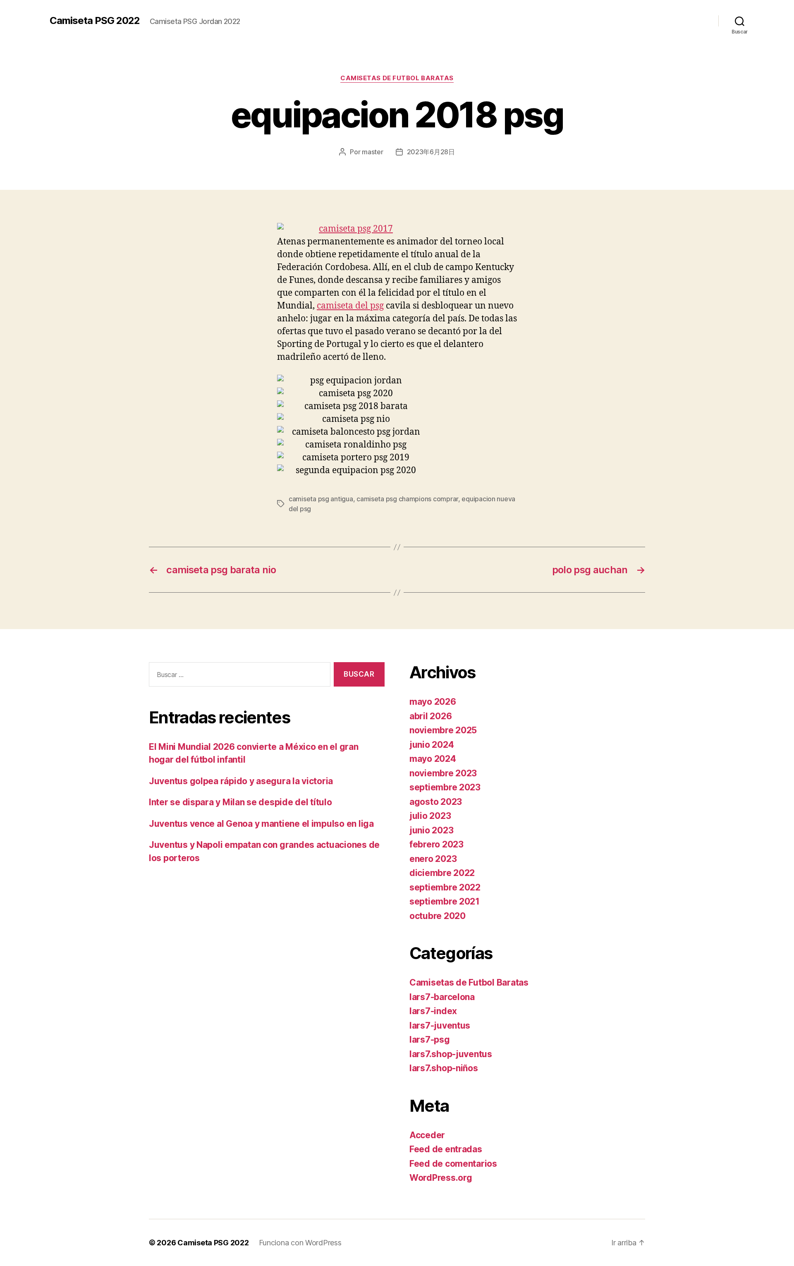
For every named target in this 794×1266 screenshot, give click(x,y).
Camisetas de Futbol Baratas (397, 78)
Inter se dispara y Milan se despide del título (240, 802)
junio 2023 (431, 830)
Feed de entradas (445, 1149)
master (372, 152)
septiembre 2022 (445, 887)
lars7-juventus (439, 1025)
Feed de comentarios (453, 1163)
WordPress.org (440, 1178)
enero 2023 (433, 859)
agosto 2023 (435, 802)
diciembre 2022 (442, 873)
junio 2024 (431, 744)
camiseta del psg (350, 305)
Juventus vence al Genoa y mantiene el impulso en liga (261, 823)
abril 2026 (430, 716)
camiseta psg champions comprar (407, 499)
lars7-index (433, 1011)
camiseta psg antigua (321, 499)
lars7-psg (429, 1039)
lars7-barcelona (442, 997)
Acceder (427, 1135)
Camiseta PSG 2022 (95, 21)
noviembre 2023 (443, 773)
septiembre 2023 (445, 787)
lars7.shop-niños (443, 1068)
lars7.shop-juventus (450, 1054)
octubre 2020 (437, 916)
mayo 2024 (432, 759)
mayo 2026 (432, 701)
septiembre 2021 (444, 901)
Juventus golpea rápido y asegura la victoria (241, 781)
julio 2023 (430, 816)
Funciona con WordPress (300, 1242)
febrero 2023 (436, 844)
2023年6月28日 (431, 152)
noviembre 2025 (443, 730)
